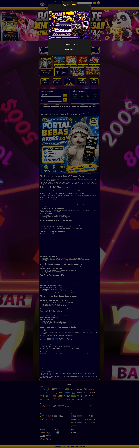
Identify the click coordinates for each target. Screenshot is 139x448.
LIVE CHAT (69, 52)
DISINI (75, 43)
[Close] (90, 5)
